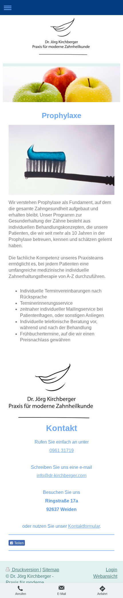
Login (111, 569)
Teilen (18, 543)
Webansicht (105, 576)
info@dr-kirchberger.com (61, 475)
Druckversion (25, 569)
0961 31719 (61, 450)
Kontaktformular (84, 526)
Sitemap (50, 569)
